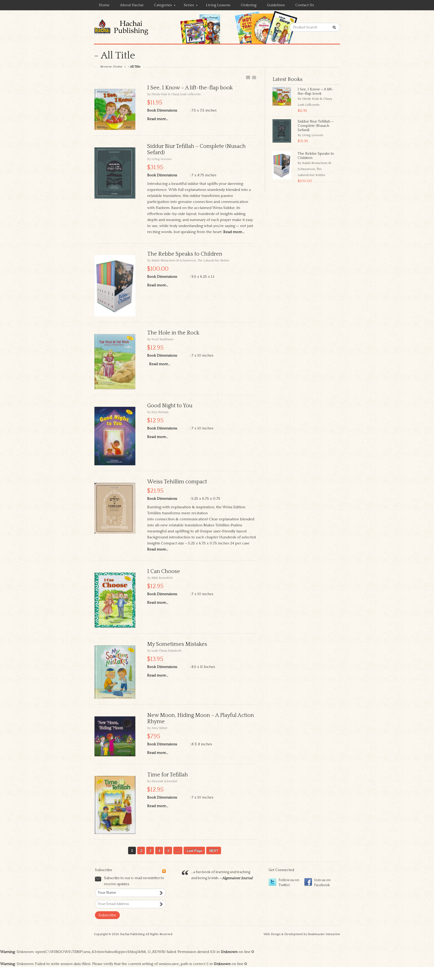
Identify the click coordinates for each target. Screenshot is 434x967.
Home (104, 5)
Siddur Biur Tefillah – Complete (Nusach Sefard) (315, 125)
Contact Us (304, 5)
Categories (160, 6)
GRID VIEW (247, 77)
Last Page (194, 850)
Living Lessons (218, 5)
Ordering (248, 5)
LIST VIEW (253, 77)
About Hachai (131, 5)
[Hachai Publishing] (131, 27)
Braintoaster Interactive (324, 934)
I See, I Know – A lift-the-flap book (315, 91)
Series (186, 6)
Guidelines (276, 5)
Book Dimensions (162, 110)
